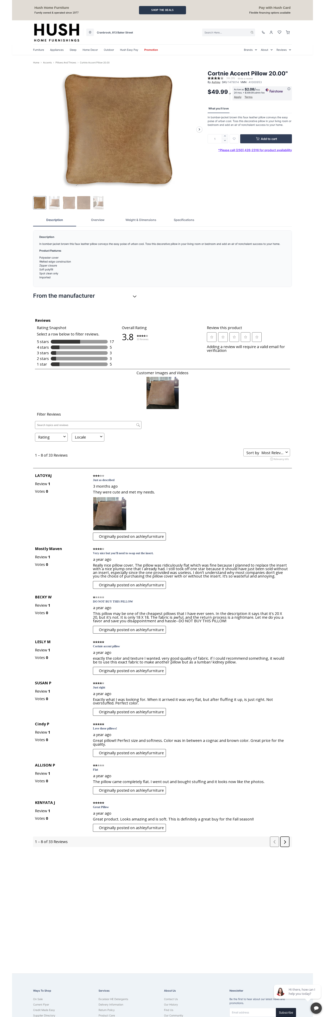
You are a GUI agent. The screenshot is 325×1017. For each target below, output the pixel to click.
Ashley (216, 82)
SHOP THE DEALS (162, 10)
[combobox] (228, 32)
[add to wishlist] (234, 138)
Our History (171, 1004)
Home (36, 62)
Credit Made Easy (44, 1010)
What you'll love (218, 108)
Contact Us (171, 999)
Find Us (168, 1010)
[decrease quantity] (225, 141)
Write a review (245, 78)
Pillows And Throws (65, 62)
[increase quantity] (225, 136)
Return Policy (107, 1010)
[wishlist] (279, 32)
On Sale (38, 999)
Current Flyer (41, 1004)
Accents (47, 62)
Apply (237, 97)
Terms (249, 97)
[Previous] (38, 129)
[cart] (288, 32)
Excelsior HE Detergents (113, 999)
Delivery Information (111, 1004)
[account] (271, 32)
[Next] (199, 129)
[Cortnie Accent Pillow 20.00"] (119, 129)
